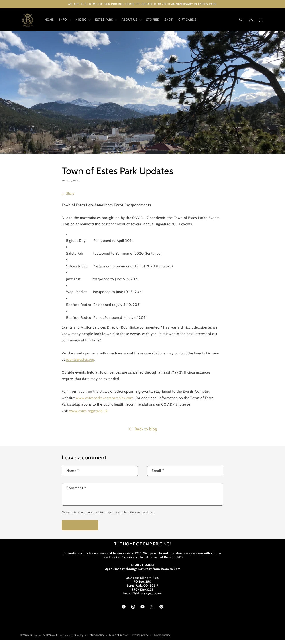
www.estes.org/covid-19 (88, 411)
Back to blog (146, 429)
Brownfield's (37, 635)
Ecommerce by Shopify (69, 635)
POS (48, 635)
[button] (65, 19)
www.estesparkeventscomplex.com (104, 398)
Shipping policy (162, 634)
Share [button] (70, 193)
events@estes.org (80, 359)
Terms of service (118, 634)
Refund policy (96, 634)
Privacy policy (140, 634)
